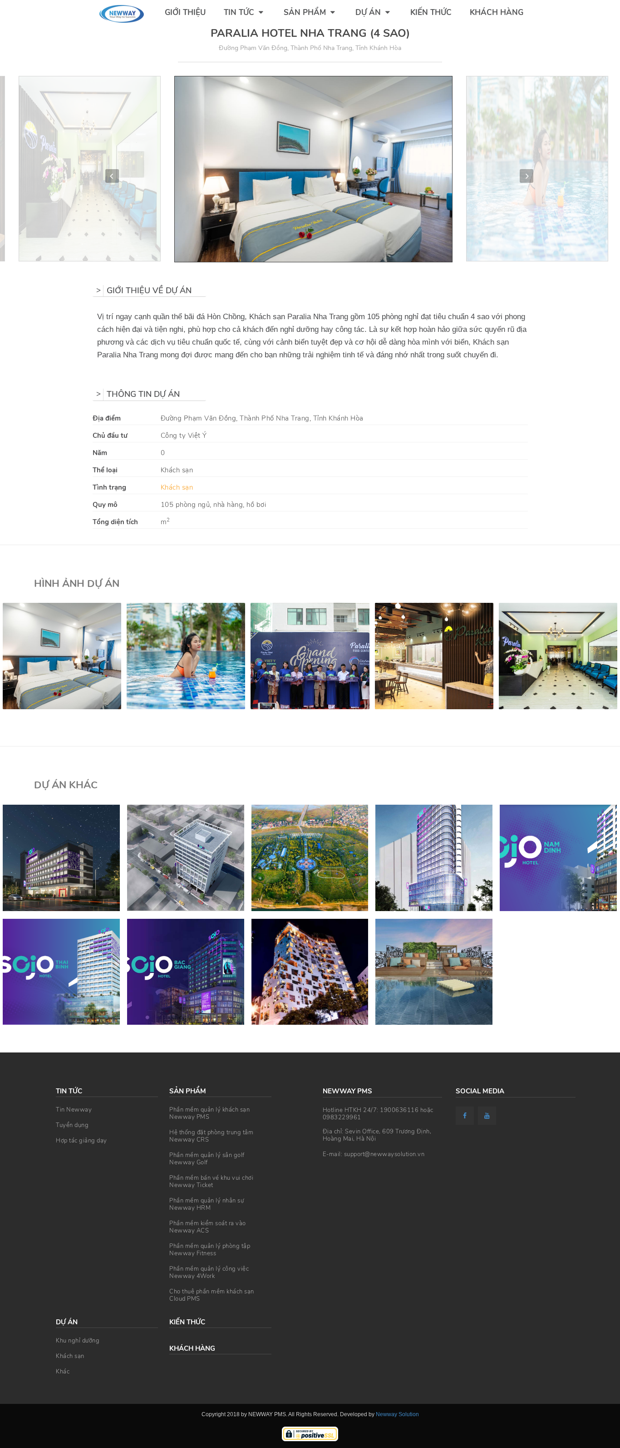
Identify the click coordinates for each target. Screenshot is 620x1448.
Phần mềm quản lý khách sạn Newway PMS (209, 1113)
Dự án (369, 12)
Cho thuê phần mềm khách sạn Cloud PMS (211, 1295)
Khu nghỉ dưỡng (77, 1340)
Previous (112, 176)
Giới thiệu (185, 12)
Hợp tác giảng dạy (81, 1140)
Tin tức (240, 12)
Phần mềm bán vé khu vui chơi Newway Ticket (211, 1181)
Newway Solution (397, 1414)
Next (526, 176)
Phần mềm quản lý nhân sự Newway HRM (206, 1204)
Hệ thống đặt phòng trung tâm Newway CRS (211, 1136)
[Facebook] (466, 1116)
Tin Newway (74, 1109)
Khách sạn (177, 487)
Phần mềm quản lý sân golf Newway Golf (207, 1159)
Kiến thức (431, 12)
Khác (62, 1371)
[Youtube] (488, 1116)
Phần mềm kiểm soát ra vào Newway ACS (207, 1227)
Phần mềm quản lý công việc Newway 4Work (209, 1272)
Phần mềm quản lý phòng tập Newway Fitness (209, 1250)
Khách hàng (496, 12)
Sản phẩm (306, 12)
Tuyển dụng (72, 1125)
